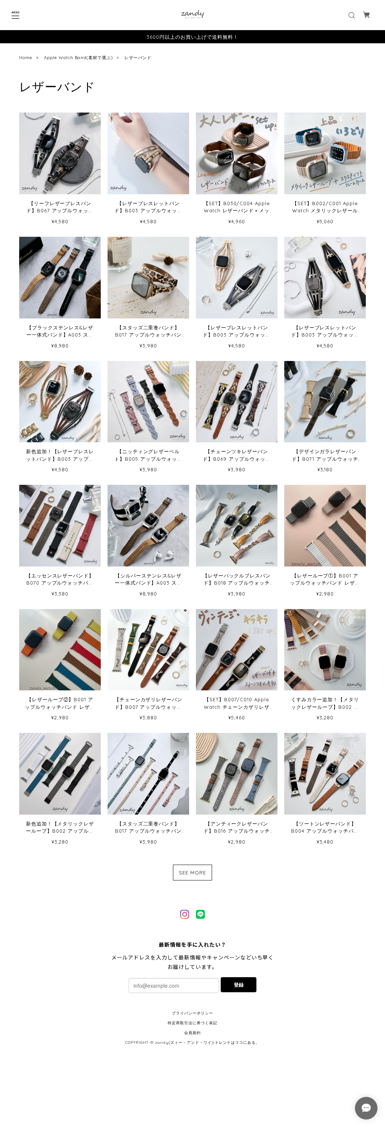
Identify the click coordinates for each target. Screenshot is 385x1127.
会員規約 (192, 1032)
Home (25, 57)
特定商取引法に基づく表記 (192, 1022)
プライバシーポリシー (192, 1013)
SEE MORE (192, 873)
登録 (239, 984)
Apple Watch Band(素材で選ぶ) (78, 57)
